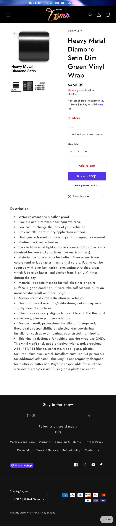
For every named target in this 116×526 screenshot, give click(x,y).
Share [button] (76, 118)
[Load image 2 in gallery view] (28, 86)
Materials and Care (22, 442)
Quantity (73, 144)
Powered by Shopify (44, 512)
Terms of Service (47, 450)
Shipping (73, 90)
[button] (8, 14)
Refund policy (71, 450)
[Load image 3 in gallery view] (40, 86)
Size (70, 127)
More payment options (87, 185)
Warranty (45, 442)
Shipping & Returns (68, 442)
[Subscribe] (89, 415)
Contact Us (92, 450)
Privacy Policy (94, 442)
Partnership (24, 450)
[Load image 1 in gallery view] (16, 86)
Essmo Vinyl (26, 512)
